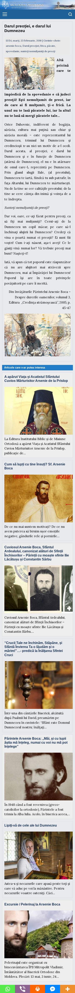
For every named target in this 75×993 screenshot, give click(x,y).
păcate (51, 45)
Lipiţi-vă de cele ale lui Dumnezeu (30, 825)
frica (43, 45)
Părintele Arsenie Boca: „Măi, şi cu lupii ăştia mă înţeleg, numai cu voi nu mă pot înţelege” (36, 742)
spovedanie (12, 51)
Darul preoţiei (30, 45)
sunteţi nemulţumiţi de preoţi (38, 51)
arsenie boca (13, 45)
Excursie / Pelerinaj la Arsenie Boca (32, 904)
